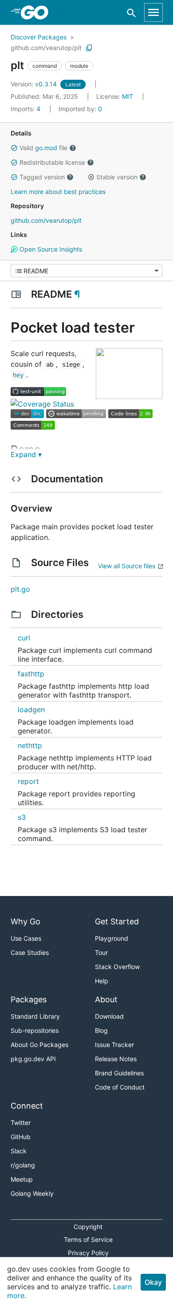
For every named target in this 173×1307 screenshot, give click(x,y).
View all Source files (126, 566)
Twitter (21, 1122)
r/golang (23, 1165)
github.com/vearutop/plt (46, 47)
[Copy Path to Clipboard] (89, 48)
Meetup (22, 1179)
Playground (111, 938)
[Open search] (132, 12)
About (106, 999)
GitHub (21, 1136)
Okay (153, 1282)
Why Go (25, 921)
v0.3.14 (35, 84)
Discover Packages (39, 37)
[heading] (37, 12)
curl (24, 637)
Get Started (117, 921)
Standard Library (35, 1016)
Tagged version (42, 177)
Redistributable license (52, 162)
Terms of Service (88, 1239)
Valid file (43, 147)
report (28, 781)
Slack (19, 1151)
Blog (101, 1030)
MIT (127, 96)
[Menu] (86, 270)
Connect (27, 1105)
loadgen (31, 709)
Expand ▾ (26, 454)
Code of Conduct (120, 1087)
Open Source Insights (50, 249)
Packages (29, 999)
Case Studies (30, 952)
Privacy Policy (88, 1253)
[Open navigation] (153, 12)
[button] (14, 147)
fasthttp (31, 673)
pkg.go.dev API (33, 1059)
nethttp (30, 745)
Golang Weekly (32, 1193)
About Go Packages (39, 1044)
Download (109, 1016)
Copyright (88, 1226)
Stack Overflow (117, 966)
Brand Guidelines (119, 1073)
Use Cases (26, 938)
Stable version (116, 177)
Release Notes (116, 1059)
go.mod (46, 147)
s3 (22, 817)
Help (101, 981)
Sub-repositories (35, 1030)
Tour (101, 952)
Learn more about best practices (58, 191)
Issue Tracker (114, 1044)
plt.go (20, 589)
